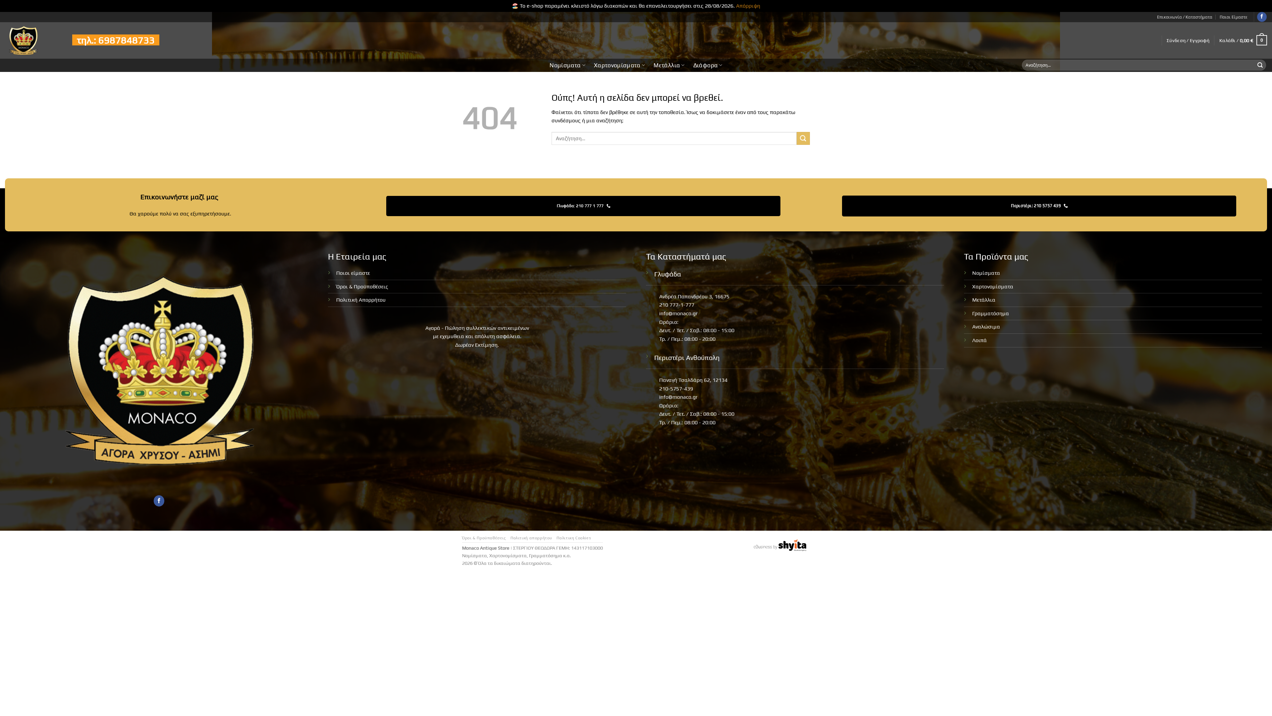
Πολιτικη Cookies (573, 538)
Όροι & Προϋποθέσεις (362, 286)
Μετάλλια (667, 65)
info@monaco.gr (678, 313)
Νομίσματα (565, 65)
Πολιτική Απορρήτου (361, 300)
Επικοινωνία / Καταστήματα (1184, 17)
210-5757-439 (676, 389)
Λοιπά (979, 340)
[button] (1188, 40)
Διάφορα (705, 65)
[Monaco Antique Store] (33, 40)
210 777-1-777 (676, 305)
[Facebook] (1262, 17)
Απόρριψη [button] (748, 6)
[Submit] (1260, 65)
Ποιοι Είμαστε (1233, 17)
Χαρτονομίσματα (617, 65)
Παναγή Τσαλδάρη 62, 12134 (693, 380)
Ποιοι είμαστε (353, 273)
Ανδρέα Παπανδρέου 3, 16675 (694, 296)
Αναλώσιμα (986, 327)
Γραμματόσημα (990, 313)
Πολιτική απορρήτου (531, 538)
